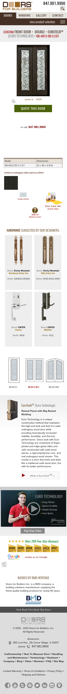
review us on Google (36, 557)
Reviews (39, 661)
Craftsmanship (12, 654)
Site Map (59, 661)
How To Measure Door (37, 654)
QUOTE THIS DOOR (33, 108)
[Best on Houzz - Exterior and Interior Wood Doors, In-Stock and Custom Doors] (33, 552)
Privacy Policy (54, 671)
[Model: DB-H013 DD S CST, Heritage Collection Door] (33, 70)
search (62, 8)
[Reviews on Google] (14, 557)
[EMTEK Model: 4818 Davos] (18, 307)
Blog (20, 661)
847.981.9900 (54, 3)
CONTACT (58, 15)
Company (9, 661)
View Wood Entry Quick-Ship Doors (33, 609)
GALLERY (41, 15)
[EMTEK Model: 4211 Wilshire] (47, 307)
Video (28, 661)
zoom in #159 (33, 99)
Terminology (37, 657)
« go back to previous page (4, 564)
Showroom (33, 639)
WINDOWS (25, 15)
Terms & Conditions (34, 671)
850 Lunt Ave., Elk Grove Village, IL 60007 (36, 642)
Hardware (52, 657)
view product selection (42, 22)
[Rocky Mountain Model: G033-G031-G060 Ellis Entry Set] (47, 250)
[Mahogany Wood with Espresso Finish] (14, 183)
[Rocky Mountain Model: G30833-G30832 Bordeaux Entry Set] (18, 250)
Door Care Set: (53, 207)
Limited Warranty (12, 671)
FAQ (48, 661)
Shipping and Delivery (33, 674)
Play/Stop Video (32, 531)
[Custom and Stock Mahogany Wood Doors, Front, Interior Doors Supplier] (19, 6)
